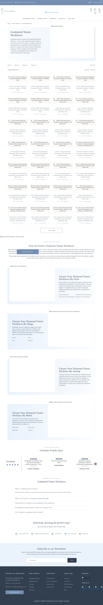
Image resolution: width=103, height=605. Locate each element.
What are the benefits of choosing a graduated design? (32, 498)
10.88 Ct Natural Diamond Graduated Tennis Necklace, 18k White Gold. (63, 131)
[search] (91, 10)
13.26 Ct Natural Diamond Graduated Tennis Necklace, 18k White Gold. (18, 131)
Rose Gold (15, 430)
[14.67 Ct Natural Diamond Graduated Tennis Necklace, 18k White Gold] (85, 100)
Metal (16, 65)
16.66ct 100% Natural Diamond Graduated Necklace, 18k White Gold (40, 88)
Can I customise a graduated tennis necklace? (29, 512)
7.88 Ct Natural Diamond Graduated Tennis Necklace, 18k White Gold (63, 110)
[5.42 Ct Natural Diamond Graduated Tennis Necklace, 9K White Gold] (62, 165)
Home (9, 23)
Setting (33, 65)
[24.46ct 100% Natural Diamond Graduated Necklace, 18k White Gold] (17, 100)
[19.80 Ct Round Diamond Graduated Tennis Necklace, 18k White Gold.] (17, 144)
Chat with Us (58, 533)
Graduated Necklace (27, 23)
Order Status (50, 587)
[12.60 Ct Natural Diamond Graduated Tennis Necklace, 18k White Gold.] (85, 122)
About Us (66, 578)
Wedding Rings (42, 18)
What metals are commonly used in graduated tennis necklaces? (35, 503)
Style (9, 65)
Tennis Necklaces (16, 23)
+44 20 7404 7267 (24, 533)
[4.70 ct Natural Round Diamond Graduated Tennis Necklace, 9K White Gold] (17, 165)
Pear (13, 340)
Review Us (85, 533)
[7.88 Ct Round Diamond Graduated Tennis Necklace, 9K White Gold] (85, 187)
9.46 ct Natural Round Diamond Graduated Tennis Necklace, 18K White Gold (40, 218)
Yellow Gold (31, 427)
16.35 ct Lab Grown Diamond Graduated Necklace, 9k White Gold (18, 88)
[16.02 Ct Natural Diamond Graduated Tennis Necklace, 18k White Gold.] (62, 144)
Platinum (30, 430)
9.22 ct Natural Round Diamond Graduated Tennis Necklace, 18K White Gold (63, 218)
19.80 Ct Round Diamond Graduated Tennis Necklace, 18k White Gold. (18, 153)
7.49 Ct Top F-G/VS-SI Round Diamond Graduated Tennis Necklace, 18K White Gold (17, 218)
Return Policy (50, 584)
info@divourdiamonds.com (41, 533)
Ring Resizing (68, 587)
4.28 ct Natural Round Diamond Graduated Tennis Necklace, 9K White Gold (40, 175)
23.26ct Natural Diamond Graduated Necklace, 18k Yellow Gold (62, 88)
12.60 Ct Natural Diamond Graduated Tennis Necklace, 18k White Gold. (85, 131)
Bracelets (62, 18)
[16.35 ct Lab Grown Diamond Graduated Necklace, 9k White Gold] (17, 78)
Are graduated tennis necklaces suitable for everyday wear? (33, 507)
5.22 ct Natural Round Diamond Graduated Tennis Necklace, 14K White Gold (18, 197)
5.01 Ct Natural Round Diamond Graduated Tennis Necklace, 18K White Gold (40, 197)
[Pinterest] (97, 588)
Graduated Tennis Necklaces (83, 294)
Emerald (30, 340)
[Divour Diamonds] (51, 12)
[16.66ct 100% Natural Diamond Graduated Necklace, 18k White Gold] (40, 78)
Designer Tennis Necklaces (83, 296)
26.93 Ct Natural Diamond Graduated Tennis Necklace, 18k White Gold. (40, 131)
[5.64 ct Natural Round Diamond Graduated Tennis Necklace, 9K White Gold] (62, 187)
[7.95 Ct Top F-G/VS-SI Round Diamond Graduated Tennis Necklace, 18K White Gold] (85, 209)
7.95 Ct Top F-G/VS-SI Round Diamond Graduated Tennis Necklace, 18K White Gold (85, 218)
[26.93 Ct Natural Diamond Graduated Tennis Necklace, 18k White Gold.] (40, 122)
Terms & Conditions (52, 581)
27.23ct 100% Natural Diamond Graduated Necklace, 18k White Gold (85, 88)
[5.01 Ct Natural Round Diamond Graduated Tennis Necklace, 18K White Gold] (40, 187)
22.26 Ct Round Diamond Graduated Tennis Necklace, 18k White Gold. (40, 153)
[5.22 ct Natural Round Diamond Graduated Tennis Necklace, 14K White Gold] (17, 187)
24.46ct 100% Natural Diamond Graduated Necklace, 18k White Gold (17, 110)
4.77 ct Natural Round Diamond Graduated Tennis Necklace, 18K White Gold (85, 175)
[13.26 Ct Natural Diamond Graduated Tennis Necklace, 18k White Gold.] (17, 122)
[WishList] (95, 11)
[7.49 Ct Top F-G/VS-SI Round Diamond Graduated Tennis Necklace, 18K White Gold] (17, 209)
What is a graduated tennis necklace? (26, 489)
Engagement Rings (29, 18)
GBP (89, 2)
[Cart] (100, 10)
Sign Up (72, 560)
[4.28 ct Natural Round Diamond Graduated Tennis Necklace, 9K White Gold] (40, 165)
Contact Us (67, 581)
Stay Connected (72, 533)
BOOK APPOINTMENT (27, 251)
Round (14, 337)
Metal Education (68, 584)
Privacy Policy (50, 578)
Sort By (92, 65)
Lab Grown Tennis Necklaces (67, 296)
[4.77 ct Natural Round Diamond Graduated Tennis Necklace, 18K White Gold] (85, 165)
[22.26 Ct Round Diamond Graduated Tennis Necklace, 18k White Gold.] (40, 144)
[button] (22, 464)
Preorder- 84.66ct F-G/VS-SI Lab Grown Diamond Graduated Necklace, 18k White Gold (85, 153)
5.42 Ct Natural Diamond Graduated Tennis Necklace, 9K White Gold (63, 175)
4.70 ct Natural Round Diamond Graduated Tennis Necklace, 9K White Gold (18, 175)
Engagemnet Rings (34, 578)
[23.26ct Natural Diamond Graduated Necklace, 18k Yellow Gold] (62, 78)
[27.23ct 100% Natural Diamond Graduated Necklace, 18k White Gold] (85, 78)
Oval (29, 337)
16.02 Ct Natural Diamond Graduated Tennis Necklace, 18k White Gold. (63, 153)
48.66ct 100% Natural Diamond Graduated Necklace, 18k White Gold (40, 110)
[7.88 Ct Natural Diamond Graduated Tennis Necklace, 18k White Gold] (62, 100)
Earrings (53, 18)
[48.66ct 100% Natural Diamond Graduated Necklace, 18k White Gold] (40, 100)
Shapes (24, 65)
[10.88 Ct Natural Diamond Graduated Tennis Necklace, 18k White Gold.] (62, 122)
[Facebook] (91, 588)
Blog (65, 590)
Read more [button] (33, 466)
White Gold (15, 427)
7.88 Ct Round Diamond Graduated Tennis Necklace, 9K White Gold (85, 197)
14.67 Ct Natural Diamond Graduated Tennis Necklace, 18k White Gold (85, 110)
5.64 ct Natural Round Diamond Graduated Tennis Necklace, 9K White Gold (63, 197)
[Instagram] (85, 588)
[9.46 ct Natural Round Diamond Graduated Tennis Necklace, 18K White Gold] (40, 209)
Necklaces (71, 18)
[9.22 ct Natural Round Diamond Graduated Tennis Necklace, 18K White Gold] (62, 209)
